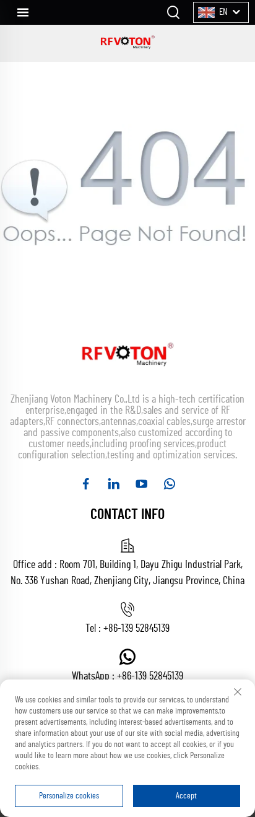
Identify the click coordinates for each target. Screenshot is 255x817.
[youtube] (141, 484)
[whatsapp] (169, 484)
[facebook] (86, 484)
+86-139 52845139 (136, 628)
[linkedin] (113, 484)
